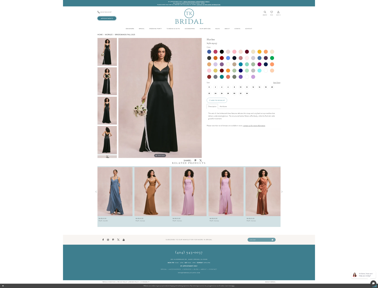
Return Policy (134, 282)
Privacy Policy (122, 282)
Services (187, 269)
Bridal (164, 269)
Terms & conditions (109, 282)
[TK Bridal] (189, 16)
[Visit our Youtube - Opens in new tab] (124, 240)
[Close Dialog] (3, 286)
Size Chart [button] (276, 82)
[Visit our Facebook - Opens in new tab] (103, 240)
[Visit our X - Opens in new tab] (118, 239)
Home (100, 34)
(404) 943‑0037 (189, 252)
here (233, 286)
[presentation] (114, 191)
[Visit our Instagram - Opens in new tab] (108, 240)
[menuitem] (106, 12)
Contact (213, 269)
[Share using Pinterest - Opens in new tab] (195, 160)
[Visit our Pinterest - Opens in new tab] (113, 240)
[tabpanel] (107, 52)
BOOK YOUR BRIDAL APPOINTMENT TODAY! (197, 1)
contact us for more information (208, 4)
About (204, 269)
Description (212, 106)
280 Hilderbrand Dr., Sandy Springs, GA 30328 (189, 259)
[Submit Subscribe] (272, 240)
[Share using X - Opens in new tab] (200, 160)
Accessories (175, 269)
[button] (278, 13)
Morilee (109, 34)
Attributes (223, 106)
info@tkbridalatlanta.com (189, 273)
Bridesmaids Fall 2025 (125, 34)
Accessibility (145, 282)
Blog (196, 269)
